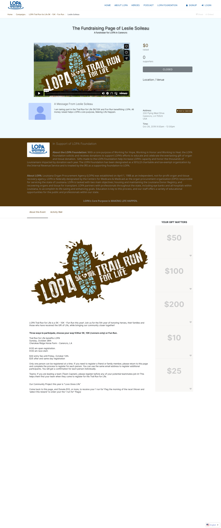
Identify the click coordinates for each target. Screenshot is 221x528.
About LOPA (121, 5)
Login (208, 5)
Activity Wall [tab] (56, 212)
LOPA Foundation (167, 5)
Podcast (149, 5)
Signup (193, 5)
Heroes (135, 5)
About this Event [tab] (37, 212)
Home (107, 5)
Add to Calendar (185, 111)
